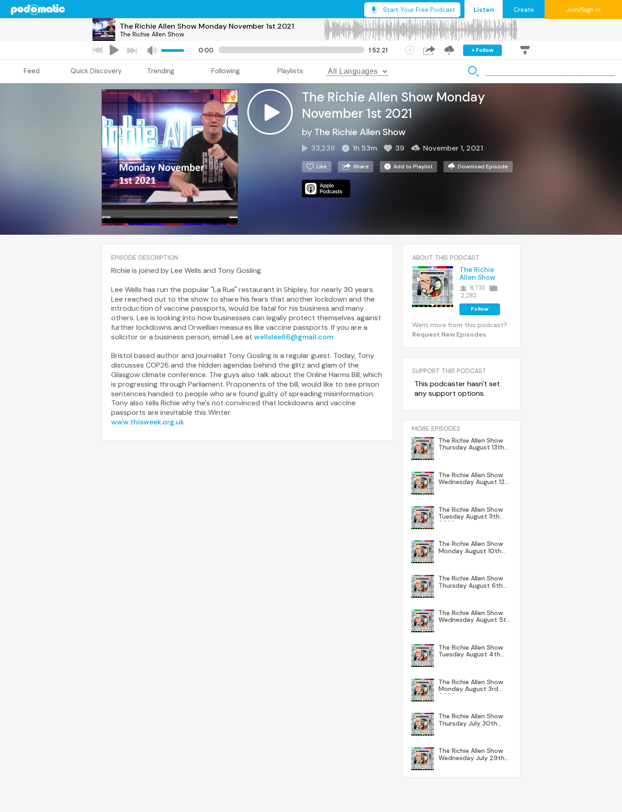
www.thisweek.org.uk (147, 422)
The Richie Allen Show (152, 34)
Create (524, 9)
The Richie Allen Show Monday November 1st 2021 (207, 26)
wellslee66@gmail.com (293, 337)
